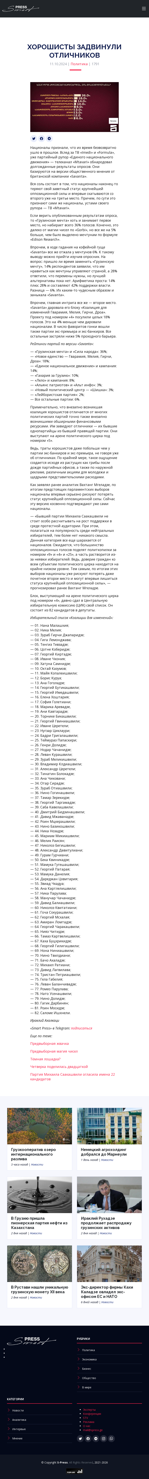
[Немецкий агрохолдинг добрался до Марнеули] (109, 1126)
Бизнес (86, 1369)
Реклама (88, 1422)
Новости (37, 1164)
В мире (86, 1387)
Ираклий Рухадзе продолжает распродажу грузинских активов (106, 1223)
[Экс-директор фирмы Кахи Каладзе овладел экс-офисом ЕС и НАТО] (109, 1263)
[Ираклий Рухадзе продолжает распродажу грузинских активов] (109, 1195)
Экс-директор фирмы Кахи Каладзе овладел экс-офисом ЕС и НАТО (107, 1292)
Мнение (17, 1438)
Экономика (89, 1359)
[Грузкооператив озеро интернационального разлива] (39, 1126)
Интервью (19, 1429)
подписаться (81, 1028)
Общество (89, 1378)
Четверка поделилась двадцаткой (59, 1066)
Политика (79, 64)
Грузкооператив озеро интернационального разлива (33, 1154)
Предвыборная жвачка (49, 1043)
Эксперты (89, 1409)
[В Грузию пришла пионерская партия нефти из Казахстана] (39, 1195)
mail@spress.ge (93, 1430)
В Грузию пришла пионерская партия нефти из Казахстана (39, 1223)
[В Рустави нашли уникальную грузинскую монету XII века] (39, 1263)
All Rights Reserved (81, 1462)
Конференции (92, 1414)
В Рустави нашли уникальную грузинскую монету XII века (39, 1289)
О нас (86, 1426)
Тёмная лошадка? (45, 1059)
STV (85, 1418)
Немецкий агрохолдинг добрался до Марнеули (104, 1152)
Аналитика (19, 1420)
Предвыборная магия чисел (54, 1051)
